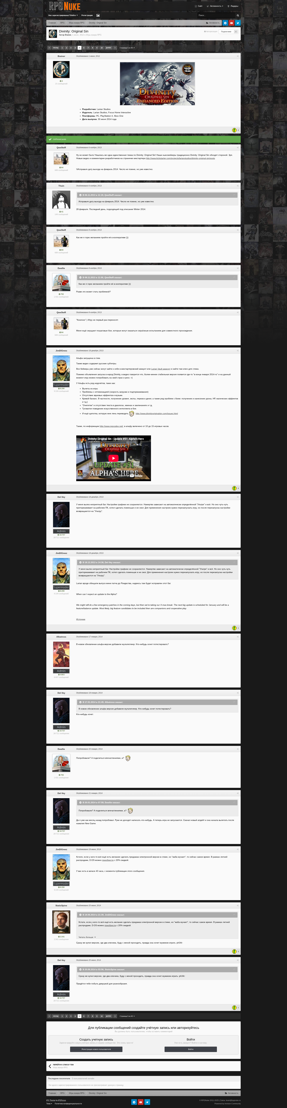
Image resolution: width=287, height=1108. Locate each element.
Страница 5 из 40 (127, 48)
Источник (80, 619)
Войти (190, 1049)
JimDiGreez (61, 350)
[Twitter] (238, 23)
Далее (108, 48)
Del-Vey (61, 497)
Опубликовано (88, 56)
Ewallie (61, 268)
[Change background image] (98, 15)
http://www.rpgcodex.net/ (111, 426)
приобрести (108, 860)
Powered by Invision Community (228, 1104)
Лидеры (234, 6)
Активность (215, 6)
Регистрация (87, 15)
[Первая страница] (49, 48)
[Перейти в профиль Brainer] (53, 34)
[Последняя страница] (115, 48)
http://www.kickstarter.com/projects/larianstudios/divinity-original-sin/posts (180, 158)
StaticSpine (61, 905)
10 (102, 48)
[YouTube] (231, 23)
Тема (48, 1104)
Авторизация (211, 31)
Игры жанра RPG (93, 35)
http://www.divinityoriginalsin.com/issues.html (157, 413)
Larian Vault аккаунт (160, 369)
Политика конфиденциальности (68, 1104)
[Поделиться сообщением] (237, 56)
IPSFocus (62, 1100)
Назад (55, 48)
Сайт (199, 6)
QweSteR (61, 147)
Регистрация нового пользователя (96, 1049)
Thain (61, 186)
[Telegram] (225, 23)
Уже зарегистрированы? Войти (62, 15)
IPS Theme (50, 1100)
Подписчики (226, 32)
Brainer (68, 35)
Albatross (61, 637)
